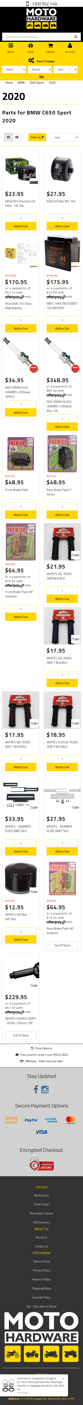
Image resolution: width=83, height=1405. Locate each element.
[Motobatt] (34, 266)
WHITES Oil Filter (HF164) (16, 917)
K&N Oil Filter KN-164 (61, 201)
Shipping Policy (41, 1288)
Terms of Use (41, 1261)
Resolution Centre (41, 1213)
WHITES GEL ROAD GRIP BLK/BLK (59, 576)
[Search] (76, 37)
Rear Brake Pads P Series (59, 492)
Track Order (41, 1204)
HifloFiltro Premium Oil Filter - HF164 (20, 203)
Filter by (36, 137)
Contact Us (41, 1246)
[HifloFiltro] (34, 182)
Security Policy (41, 1297)
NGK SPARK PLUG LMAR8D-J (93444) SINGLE (17, 392)
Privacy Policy (41, 1270)
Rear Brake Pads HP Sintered (60, 930)
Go (41, 77)
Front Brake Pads (16, 489)
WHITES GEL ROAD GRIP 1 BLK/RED (17, 744)
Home (9, 82)
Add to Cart (21, 226)
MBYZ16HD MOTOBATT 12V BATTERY (62, 305)
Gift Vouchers (41, 1222)
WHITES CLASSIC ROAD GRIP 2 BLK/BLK (62, 744)
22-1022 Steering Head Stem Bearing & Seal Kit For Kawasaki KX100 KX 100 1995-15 (41, 1385)
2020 (52, 82)
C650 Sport (37, 82)
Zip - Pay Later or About (41, 1306)
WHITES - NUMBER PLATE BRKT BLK (18, 828)
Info (28, 296)
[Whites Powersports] (75, 555)
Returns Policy (41, 1279)
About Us (41, 1237)
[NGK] (34, 368)
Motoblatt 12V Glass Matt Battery (19, 305)
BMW (21, 82)
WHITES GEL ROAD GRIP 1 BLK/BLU (59, 660)
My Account (41, 1195)
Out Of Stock (62, 945)
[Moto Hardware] (41, 17)
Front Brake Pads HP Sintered (19, 594)
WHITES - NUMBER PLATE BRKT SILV (59, 828)
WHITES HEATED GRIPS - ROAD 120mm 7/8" (20, 1021)
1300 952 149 (44, 3)
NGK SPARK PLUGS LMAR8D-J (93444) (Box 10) (59, 406)
